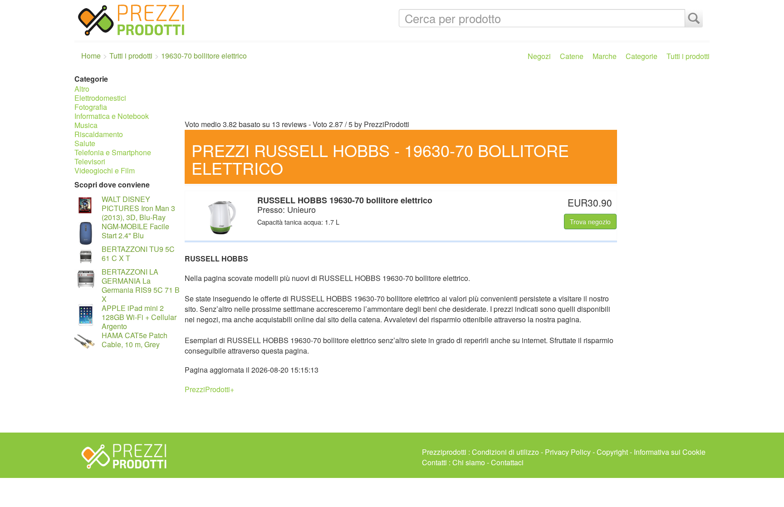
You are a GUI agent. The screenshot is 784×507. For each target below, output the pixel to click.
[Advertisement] (445, 94)
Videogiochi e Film (104, 170)
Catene (571, 56)
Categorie (641, 56)
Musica (86, 125)
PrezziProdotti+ (209, 389)
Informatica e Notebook (111, 116)
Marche (605, 56)
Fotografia (90, 107)
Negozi (539, 56)
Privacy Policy (568, 452)
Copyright (612, 452)
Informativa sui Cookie (670, 452)
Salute (84, 143)
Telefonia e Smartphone (112, 152)
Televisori (89, 161)
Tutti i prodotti (688, 56)
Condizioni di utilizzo (505, 452)
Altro (81, 89)
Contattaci (507, 462)
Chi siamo (468, 462)
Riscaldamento (98, 134)
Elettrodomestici (100, 98)
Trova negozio (590, 221)
